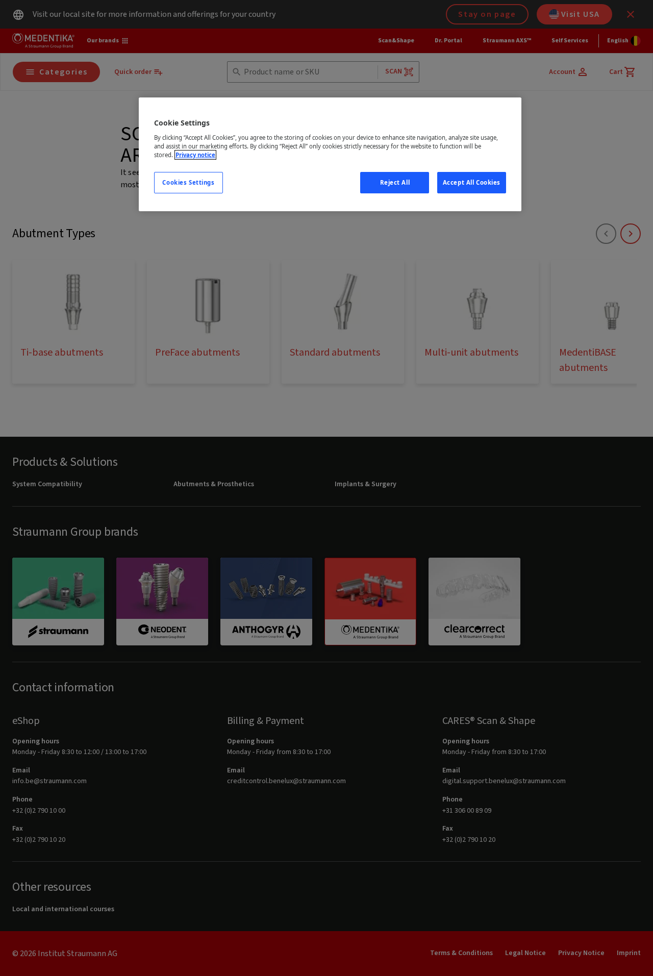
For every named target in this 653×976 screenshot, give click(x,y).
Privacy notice (195, 155)
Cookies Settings (188, 182)
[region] (330, 154)
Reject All (395, 182)
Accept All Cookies (471, 182)
